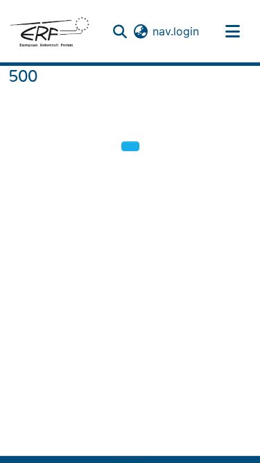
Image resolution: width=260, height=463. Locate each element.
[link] (123, 459)
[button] (49, 31)
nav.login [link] (176, 31)
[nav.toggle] (232, 31)
